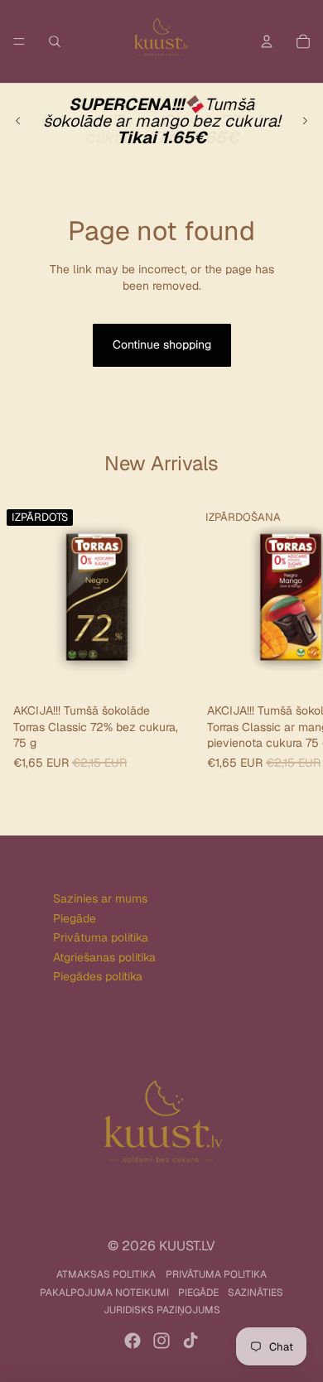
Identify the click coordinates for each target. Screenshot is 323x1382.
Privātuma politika (100, 937)
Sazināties (255, 1292)
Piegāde (74, 918)
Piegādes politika (97, 976)
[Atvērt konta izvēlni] (266, 41)
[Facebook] (132, 1341)
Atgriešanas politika (104, 957)
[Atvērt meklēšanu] (54, 41)
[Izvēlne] (19, 41)
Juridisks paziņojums (162, 1310)
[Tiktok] (190, 1341)
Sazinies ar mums (100, 898)
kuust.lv (187, 1245)
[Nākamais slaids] (305, 121)
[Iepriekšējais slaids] (18, 121)
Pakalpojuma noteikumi (104, 1292)
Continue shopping (162, 344)
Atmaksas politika (106, 1274)
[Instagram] (161, 1341)
